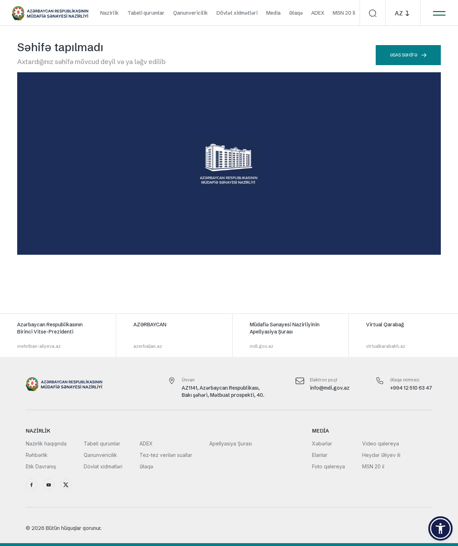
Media (273, 13)
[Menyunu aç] (439, 13)
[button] (440, 528)
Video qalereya (380, 443)
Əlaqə (296, 13)
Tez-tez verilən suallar (166, 455)
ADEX (317, 13)
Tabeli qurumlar (146, 13)
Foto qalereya (328, 466)
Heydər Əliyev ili (381, 455)
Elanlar (319, 455)
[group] (58, 335)
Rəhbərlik (37, 455)
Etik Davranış (41, 466)
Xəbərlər (322, 443)
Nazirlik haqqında (46, 443)
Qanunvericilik (190, 13)
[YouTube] (48, 484)
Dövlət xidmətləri (237, 13)
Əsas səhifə (403, 55)
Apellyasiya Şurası (230, 443)
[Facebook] (31, 484)
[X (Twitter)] (66, 484)
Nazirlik (109, 13)
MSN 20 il (344, 13)
